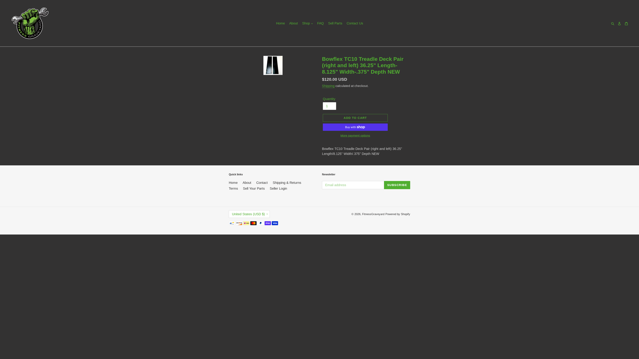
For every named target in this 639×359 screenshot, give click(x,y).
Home (233, 182)
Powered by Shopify (397, 214)
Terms (233, 188)
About (247, 182)
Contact (262, 182)
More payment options (355, 135)
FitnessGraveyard (373, 214)
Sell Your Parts (254, 188)
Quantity (329, 99)
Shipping (328, 86)
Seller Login (278, 188)
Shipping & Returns (287, 182)
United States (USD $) (248, 214)
